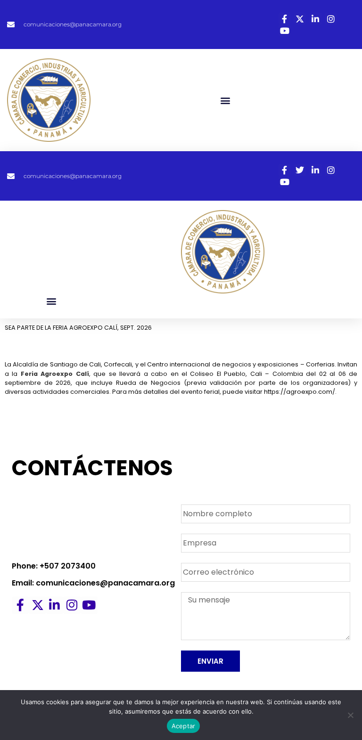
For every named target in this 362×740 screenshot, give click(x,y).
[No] (350, 715)
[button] (225, 100)
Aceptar (184, 726)
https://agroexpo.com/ (299, 392)
